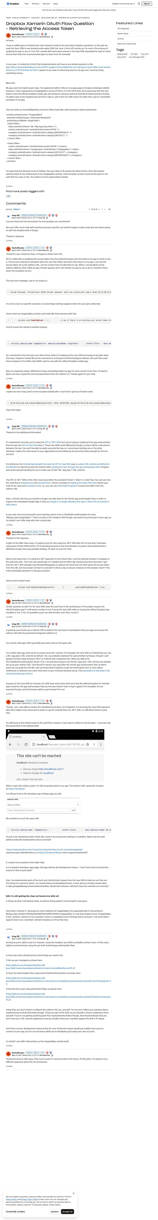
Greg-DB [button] (15, 215)
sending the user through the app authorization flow (75, 467)
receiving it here (33, 486)
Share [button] (121, 57)
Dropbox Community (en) (122, 4)
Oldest (16, 209)
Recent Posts (123, 34)
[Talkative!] (45, 34)
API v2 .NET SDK (53, 442)
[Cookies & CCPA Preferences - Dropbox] (40, 1203)
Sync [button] (144, 54)
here (96, 10)
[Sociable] (53, 215)
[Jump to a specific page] (109, 209)
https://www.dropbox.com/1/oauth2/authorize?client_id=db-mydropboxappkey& (44, 849)
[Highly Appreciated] (56, 215)
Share (9, 186)
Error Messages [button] (136, 57)
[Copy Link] (52, 37)
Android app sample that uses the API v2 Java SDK (46, 464)
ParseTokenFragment (67, 486)
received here (44, 483)
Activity (121, 39)
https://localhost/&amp (50, 852)
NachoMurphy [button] (18, 34)
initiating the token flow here (83, 483)
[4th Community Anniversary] (42, 34)
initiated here (27, 483)
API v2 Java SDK (29, 445)
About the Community (127, 44)
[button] (8, 35)
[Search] (139, 3)
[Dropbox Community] (13, 3)
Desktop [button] (122, 54)
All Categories (123, 28)
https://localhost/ (17, 788)
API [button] (8, 196)
